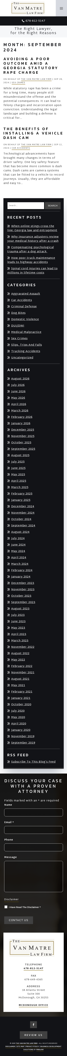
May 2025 (18, 474)
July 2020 (18, 711)
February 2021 (21, 691)
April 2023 (18, 634)
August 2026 (20, 378)
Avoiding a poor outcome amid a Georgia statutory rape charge (31, 65)
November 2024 (23, 513)
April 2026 (18, 404)
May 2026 (18, 398)
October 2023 (21, 596)
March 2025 (19, 487)
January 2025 (20, 500)
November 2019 (22, 736)
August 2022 (20, 653)
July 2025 (18, 461)
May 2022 (18, 659)
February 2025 (21, 493)
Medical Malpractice (26, 332)
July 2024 (18, 538)
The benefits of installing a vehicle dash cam (33, 133)
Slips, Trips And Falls (26, 345)
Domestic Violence (25, 319)
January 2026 (20, 423)
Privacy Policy (32, 1046)
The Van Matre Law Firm (36, 79)
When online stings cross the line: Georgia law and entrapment (32, 228)
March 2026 (19, 410)
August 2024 (20, 532)
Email (9, 822)
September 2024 (23, 525)
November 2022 (22, 647)
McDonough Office (33, 1005)
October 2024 (21, 519)
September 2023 (23, 602)
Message (10, 857)
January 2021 (20, 698)
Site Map (20, 1046)
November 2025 (22, 436)
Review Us (33, 1035)
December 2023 (22, 583)
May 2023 (18, 628)
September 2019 (23, 743)
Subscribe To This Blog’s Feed (33, 762)
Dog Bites (18, 313)
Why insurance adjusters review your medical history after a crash (33, 238)
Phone (8, 840)
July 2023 (18, 615)
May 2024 (18, 551)
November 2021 (22, 672)
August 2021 (20, 679)
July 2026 (18, 385)
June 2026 (18, 391)
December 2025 (22, 430)
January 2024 (21, 576)
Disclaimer (11, 899)
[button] (61, 8)
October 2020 (21, 704)
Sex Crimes (18, 82)
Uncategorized (22, 357)
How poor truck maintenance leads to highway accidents (31, 260)
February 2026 (21, 417)
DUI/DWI (17, 325)
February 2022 (21, 666)
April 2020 (18, 723)
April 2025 (18, 481)
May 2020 (18, 717)
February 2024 (22, 570)
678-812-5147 (35, 21)
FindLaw (40, 1049)
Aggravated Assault (25, 293)
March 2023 (20, 640)
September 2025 (23, 449)
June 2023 (18, 621)
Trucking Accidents (25, 351)
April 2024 (18, 557)
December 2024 (22, 506)
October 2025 (21, 442)
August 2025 (20, 455)
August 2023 (20, 608)
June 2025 (18, 468)
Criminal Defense (24, 306)
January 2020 (20, 730)
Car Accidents (21, 148)
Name (8, 805)
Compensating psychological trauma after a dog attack (30, 249)
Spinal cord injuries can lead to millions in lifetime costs (32, 270)
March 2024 (20, 564)
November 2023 (23, 589)
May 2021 (18, 685)
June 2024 (18, 544)
